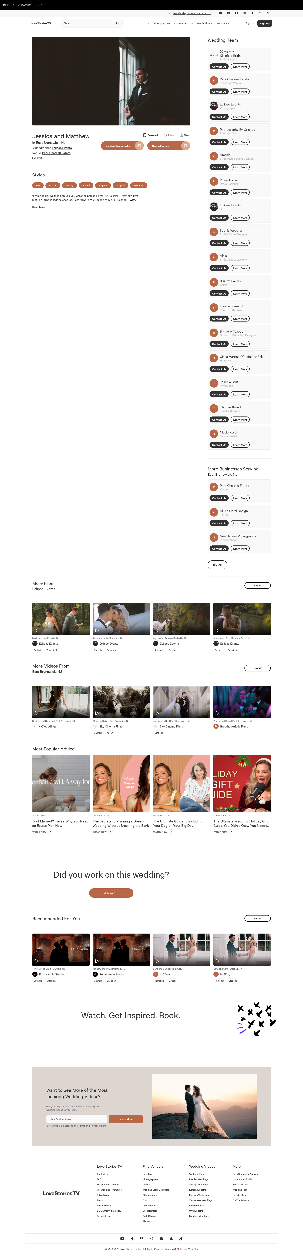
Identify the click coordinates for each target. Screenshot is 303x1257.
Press (100, 1200)
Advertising (103, 1195)
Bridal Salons (149, 1216)
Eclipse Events (62, 148)
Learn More (240, 66)
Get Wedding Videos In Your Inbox (192, 13)
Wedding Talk (240, 1189)
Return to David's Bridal (24, 4)
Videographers (150, 1179)
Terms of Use (103, 1216)
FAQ (99, 1179)
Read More (38, 207)
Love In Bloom (240, 1195)
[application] (111, 81)
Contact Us (219, 66)
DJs (145, 1200)
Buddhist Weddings (199, 1216)
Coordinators (149, 1205)
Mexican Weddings (199, 1195)
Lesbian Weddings (198, 1179)
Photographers (150, 1195)
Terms (81, 1125)
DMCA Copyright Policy (109, 1210)
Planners (147, 1221)
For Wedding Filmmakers (109, 1189)
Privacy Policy (97, 1125)
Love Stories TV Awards (245, 1174)
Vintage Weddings (198, 1184)
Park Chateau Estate (56, 153)
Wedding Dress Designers (156, 1189)
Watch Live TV (240, 1184)
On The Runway (241, 1200)
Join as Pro (111, 893)
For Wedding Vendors (108, 1184)
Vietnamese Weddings (200, 1200)
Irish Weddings (196, 1205)
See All (217, 565)
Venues (146, 1184)
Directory (147, 1174)
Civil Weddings (196, 1210)
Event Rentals (150, 1210)
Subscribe (126, 1119)
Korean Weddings (198, 1189)
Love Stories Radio (242, 1179)
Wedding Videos (197, 1174)
